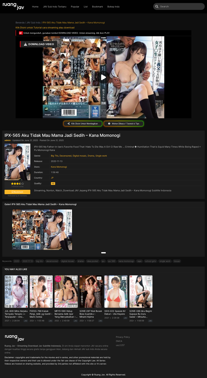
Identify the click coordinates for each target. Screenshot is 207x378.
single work (165, 261)
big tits (39, 261)
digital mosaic (67, 261)
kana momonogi (126, 261)
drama (80, 261)
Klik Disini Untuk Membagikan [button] (84, 124)
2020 (16, 261)
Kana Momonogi (59, 166)
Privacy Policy (123, 337)
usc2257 (120, 345)
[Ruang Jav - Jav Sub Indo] (15, 7)
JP (52, 177)
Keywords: (7, 261)
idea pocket (92, 261)
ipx (103, 261)
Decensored (66, 155)
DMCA (119, 341)
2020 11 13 (28, 261)
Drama (91, 155)
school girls (150, 261)
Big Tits (54, 155)
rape (139, 261)
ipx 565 (111, 261)
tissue (177, 261)
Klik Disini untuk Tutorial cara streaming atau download (45, 27)
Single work (101, 155)
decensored (52, 261)
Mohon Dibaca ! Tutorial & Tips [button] (125, 124)
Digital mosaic (80, 155)
